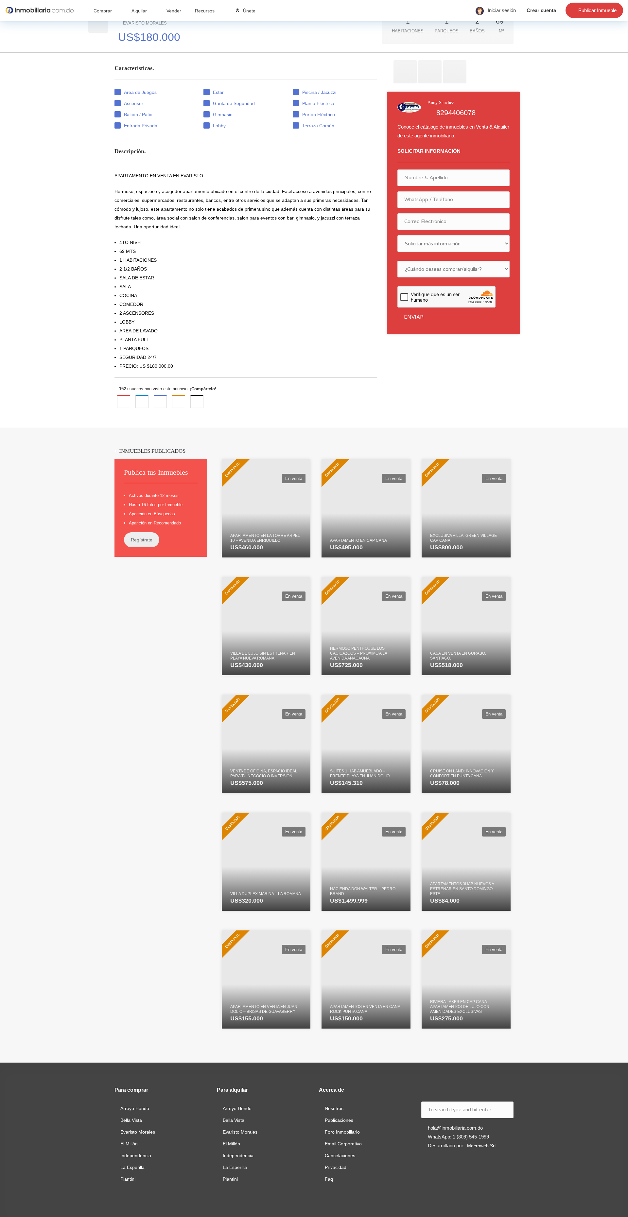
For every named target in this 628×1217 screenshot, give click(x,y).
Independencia (135, 1155)
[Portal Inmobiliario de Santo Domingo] (39, 10)
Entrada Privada (140, 125)
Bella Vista (131, 1120)
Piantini (127, 1179)
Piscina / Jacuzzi (319, 92)
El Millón (129, 1143)
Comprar (103, 10)
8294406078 (456, 113)
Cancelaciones (340, 1155)
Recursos (205, 10)
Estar (218, 92)
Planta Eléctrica (318, 103)
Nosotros (334, 1108)
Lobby (219, 125)
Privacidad (335, 1167)
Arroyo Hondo (134, 1108)
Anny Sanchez (440, 102)
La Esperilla (132, 1167)
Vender (173, 10)
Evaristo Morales (137, 1132)
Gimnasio (223, 114)
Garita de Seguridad (234, 103)
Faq (329, 1179)
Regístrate (141, 539)
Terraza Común (318, 125)
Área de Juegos (140, 92)
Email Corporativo (343, 1143)
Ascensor (133, 103)
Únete (249, 10)
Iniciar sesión (500, 10)
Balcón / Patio (138, 114)
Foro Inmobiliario (342, 1132)
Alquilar (139, 10)
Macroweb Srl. (482, 1145)
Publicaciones (339, 1120)
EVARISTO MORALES (149, 31)
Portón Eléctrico (318, 114)
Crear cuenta (541, 10)
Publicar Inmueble (597, 10)
